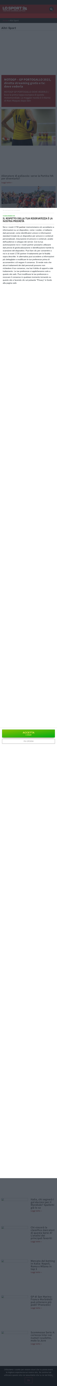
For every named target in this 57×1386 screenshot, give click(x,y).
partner (22, 227)
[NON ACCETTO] (11, 210)
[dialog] (28, 693)
